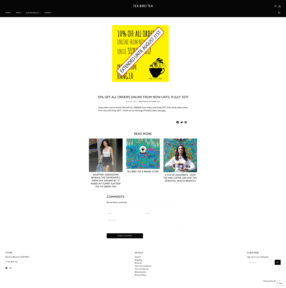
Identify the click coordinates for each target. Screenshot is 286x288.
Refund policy (140, 272)
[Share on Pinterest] (186, 122)
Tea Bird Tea (143, 6)
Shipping (138, 260)
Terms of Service (142, 269)
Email (148, 213)
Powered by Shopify (272, 281)
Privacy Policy (140, 275)
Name (110, 213)
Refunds (138, 263)
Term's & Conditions (143, 266)
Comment (112, 220)
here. (164, 110)
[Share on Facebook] (178, 122)
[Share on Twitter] (182, 122)
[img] (275, 6)
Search (138, 257)
